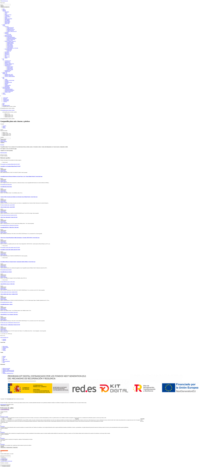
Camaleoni (6, 32)
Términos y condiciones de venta (8, 370)
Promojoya (7, 33)
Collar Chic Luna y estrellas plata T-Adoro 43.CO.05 (10, 324)
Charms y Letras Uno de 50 (11, 31)
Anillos (6, 79)
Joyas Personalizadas (8, 36)
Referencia (2, 154)
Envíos (4, 372)
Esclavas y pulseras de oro (9, 63)
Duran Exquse (7, 54)
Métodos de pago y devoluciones (8, 371)
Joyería (4, 25)
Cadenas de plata (8, 85)
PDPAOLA (7, 53)
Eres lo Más (9, 34)
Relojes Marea (7, 22)
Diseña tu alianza (5, 347)
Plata (3, 78)
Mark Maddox (7, 19)
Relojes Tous (7, 23)
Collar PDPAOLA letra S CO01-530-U (7, 283)
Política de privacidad (6, 368)
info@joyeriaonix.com (4, 337)
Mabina (6, 57)
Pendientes (6, 81)
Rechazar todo (3, 405)
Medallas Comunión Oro (9, 75)
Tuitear (4, 126)
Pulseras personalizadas (11, 39)
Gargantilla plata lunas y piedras (6, 304)
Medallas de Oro (8, 62)
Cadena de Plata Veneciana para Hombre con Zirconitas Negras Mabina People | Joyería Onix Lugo (18, 196)
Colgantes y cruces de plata (9, 80)
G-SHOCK (7, 15)
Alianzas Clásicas (10, 66)
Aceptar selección (9, 447)
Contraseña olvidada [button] (3, 458)
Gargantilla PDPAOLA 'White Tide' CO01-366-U (9, 227)
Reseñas (4, 349)
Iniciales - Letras (10, 40)
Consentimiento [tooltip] (4, 409)
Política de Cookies (6, 369)
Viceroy (6, 12)
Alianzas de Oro (7, 65)
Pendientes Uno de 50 (11, 29)
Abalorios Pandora (10, 42)
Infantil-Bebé (7, 86)
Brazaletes (6, 83)
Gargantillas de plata (8, 82)
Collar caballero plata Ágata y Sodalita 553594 (9, 294)
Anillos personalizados (11, 37)
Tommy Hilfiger (7, 16)
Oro (3, 59)
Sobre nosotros (5, 346)
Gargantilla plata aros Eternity (6, 271)
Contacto (4, 350)
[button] (4, 416)
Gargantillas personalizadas (11, 38)
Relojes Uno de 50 (8, 14)
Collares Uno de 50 (10, 30)
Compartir (4, 125)
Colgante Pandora (10, 46)
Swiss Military (7, 20)
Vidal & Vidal (7, 56)
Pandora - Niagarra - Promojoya (10, 41)
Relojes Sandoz (7, 21)
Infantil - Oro (5, 73)
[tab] (104, 144)
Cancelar (2, 446)
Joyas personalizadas (6, 361)
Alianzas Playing (10, 68)
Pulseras (6, 84)
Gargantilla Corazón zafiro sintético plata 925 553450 (10, 249)
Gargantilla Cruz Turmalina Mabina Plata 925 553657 (10, 166)
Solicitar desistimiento (4, 450)
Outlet (4, 362)
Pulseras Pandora (10, 45)
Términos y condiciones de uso (8, 373)
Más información (3, 404)
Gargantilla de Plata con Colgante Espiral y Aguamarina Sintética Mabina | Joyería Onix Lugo (17, 261)
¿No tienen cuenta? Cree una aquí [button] (6, 461)
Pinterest (4, 127)
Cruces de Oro (7, 61)
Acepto (8, 405)
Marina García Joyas (8, 35)
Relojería (4, 10)
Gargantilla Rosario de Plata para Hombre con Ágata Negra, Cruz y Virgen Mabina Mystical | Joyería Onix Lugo (21, 176)
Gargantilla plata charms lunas (6, 186)
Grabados (4, 348)
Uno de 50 (6, 26)
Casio (6, 13)
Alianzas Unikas (10, 67)
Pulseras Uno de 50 (10, 27)
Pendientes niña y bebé (9, 74)
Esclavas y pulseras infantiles (10, 76)
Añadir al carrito (3, 139)
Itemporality (7, 51)
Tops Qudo (9, 50)
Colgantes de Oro (8, 60)
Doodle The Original (8, 18)
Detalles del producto (3, 152)
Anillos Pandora (10, 44)
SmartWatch (7, 11)
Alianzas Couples (10, 69)
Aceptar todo (15, 447)
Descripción (2, 144)
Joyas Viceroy (7, 52)
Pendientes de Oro (8, 70)
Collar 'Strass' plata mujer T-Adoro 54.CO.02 (8, 217)
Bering (6, 17)
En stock (1, 155)
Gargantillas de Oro (8, 64)
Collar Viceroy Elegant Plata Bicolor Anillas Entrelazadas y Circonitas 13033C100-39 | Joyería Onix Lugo (19, 237)
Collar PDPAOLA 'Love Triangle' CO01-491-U (9, 314)
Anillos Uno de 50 (10, 28)
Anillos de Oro (7, 71)
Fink (5, 55)
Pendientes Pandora (10, 43)
